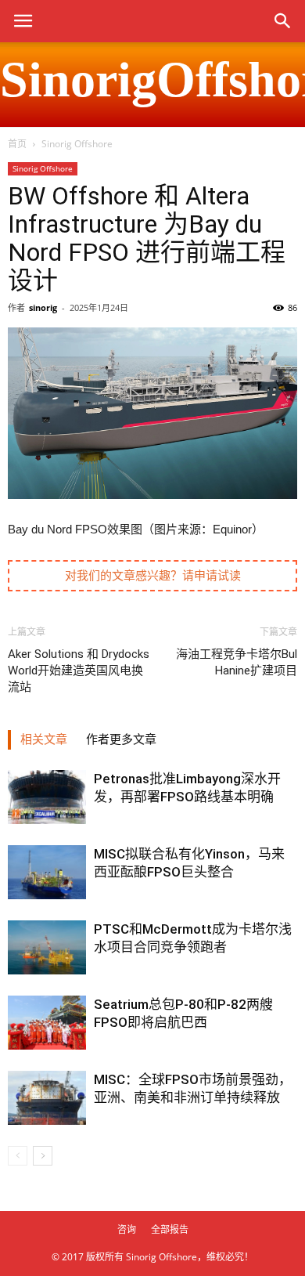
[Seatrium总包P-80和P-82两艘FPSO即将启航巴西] (47, 1023)
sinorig (43, 307)
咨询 (126, 1229)
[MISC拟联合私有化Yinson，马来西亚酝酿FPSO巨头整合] (47, 872)
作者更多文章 (121, 739)
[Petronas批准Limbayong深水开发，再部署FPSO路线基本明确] (47, 797)
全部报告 (169, 1229)
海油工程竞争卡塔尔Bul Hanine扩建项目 (236, 662)
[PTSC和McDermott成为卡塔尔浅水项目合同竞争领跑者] (47, 947)
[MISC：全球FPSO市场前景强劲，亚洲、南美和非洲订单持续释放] (47, 1098)
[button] (283, 21)
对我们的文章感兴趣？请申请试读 (153, 575)
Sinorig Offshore (77, 143)
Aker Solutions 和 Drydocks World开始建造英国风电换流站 (78, 670)
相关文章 (43, 739)
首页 (17, 143)
